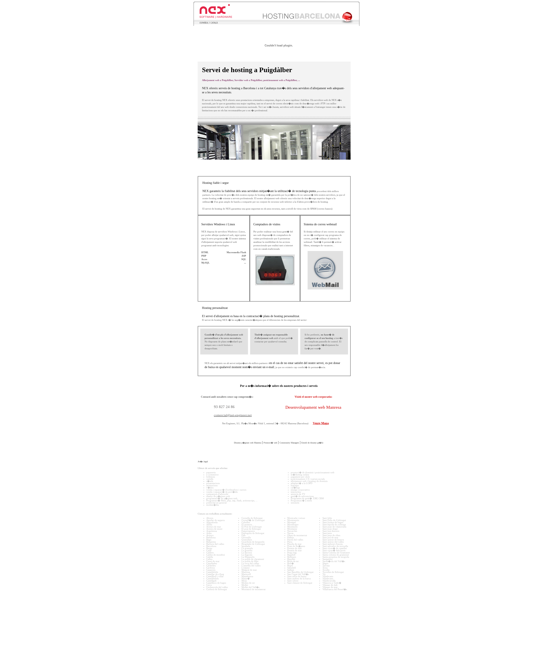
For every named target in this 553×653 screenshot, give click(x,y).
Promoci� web (270, 453)
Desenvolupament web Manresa (313, 415)
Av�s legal (203, 516)
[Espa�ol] (204, 23)
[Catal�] (213, 23)
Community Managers (289, 453)
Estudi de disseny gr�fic (312, 453)
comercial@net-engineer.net (233, 424)
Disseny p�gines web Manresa (247, 453)
